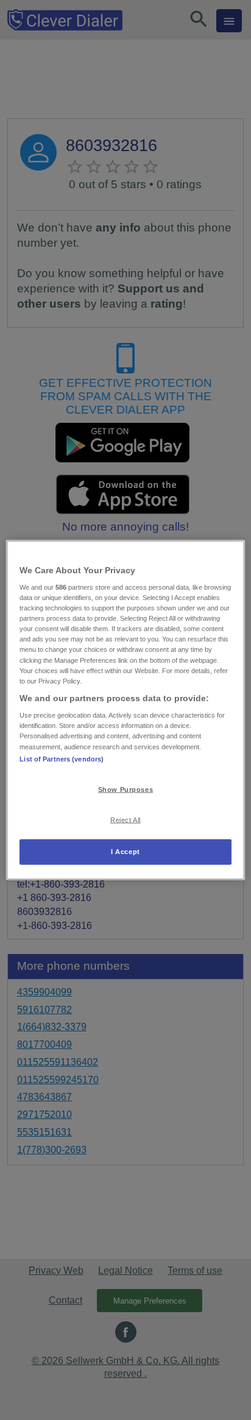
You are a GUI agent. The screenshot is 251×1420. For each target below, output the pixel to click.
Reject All (125, 820)
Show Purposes (125, 789)
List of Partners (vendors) (61, 758)
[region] (125, 710)
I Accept (125, 851)
